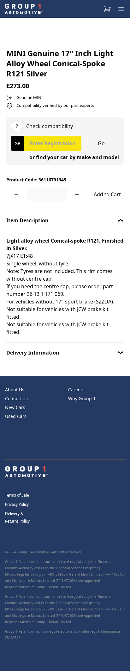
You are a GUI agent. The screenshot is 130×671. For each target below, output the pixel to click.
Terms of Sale (17, 495)
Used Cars (16, 416)
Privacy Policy (17, 504)
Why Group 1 (82, 398)
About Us (14, 390)
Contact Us (16, 398)
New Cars (15, 407)
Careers (76, 390)
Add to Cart (107, 194)
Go (101, 143)
